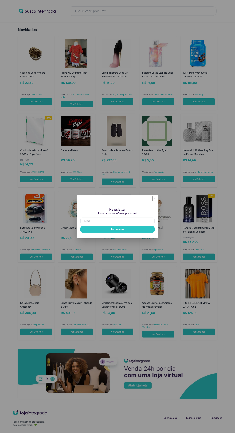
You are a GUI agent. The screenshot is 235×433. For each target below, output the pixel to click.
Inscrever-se (117, 229)
